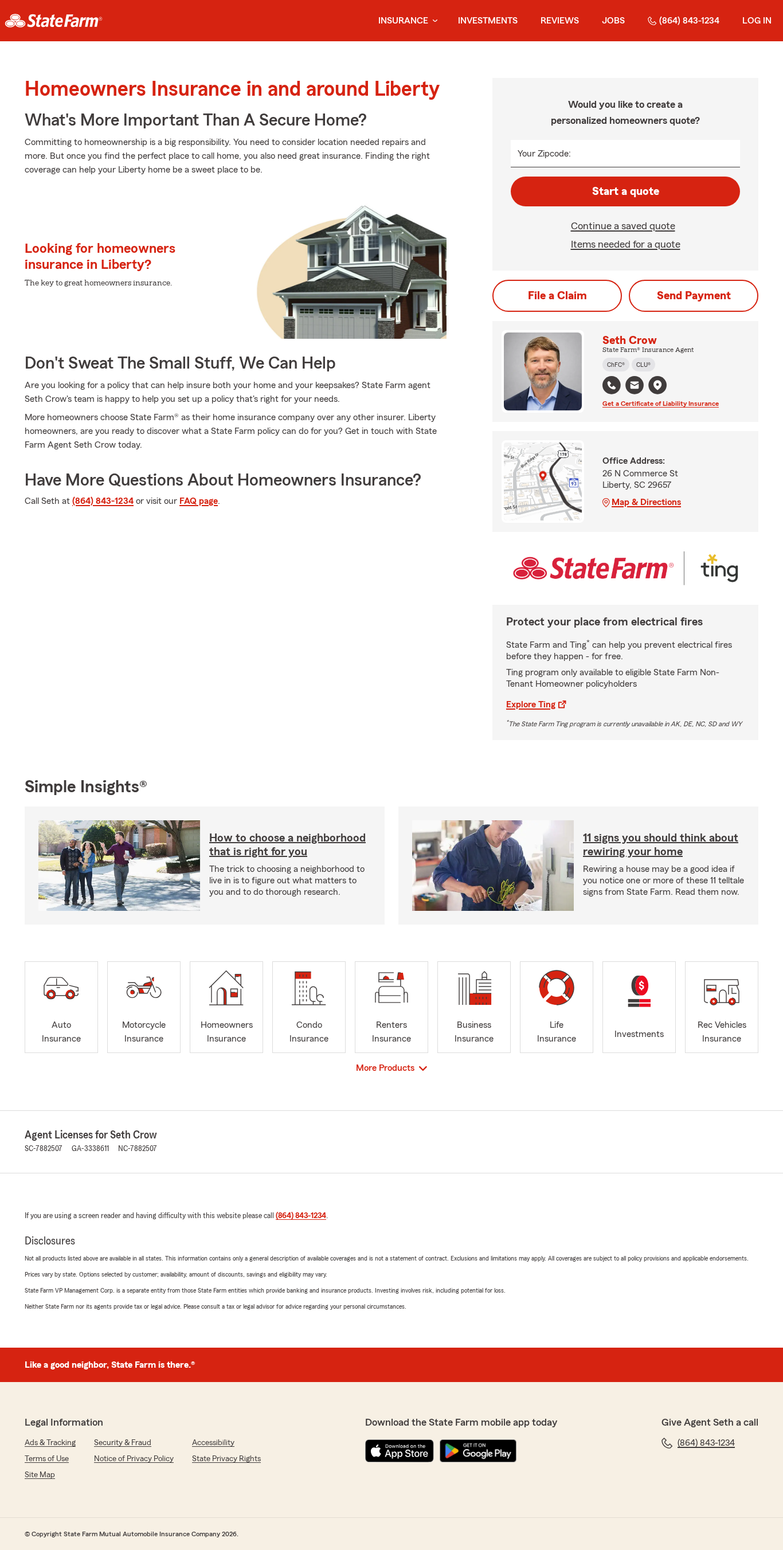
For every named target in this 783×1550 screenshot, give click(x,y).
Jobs (613, 20)
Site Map (40, 1475)
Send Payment (694, 296)
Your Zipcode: (544, 153)
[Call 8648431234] (611, 385)
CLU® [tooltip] (643, 364)
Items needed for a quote (625, 244)
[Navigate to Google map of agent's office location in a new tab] (657, 385)
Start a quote (625, 191)
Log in (757, 20)
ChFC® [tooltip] (616, 364)
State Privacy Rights (226, 1459)
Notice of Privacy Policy (134, 1459)
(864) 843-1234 (689, 20)
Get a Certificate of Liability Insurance (660, 403)
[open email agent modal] (634, 386)
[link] (53, 20)
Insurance (403, 20)
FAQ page (198, 501)
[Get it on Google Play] (478, 1450)
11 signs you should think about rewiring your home (660, 845)
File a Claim (557, 296)
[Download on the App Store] (399, 1450)
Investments (488, 20)
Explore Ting (530, 704)
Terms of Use (47, 1459)
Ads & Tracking (50, 1443)
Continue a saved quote (623, 226)
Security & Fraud (122, 1443)
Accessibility (213, 1443)
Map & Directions (646, 502)
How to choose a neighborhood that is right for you (287, 845)
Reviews (560, 20)
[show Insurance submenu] (432, 20)
